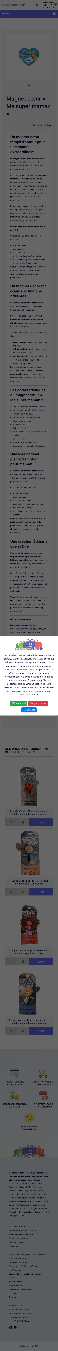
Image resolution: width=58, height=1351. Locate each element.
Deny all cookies (38, 703)
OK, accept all (18, 703)
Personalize (29, 710)
